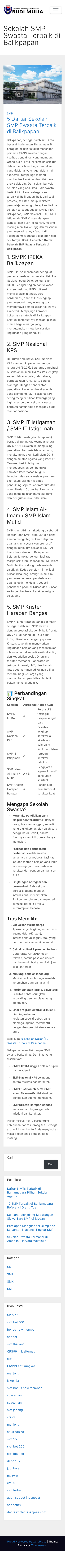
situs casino (15, 1432)
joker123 (13, 1380)
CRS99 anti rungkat (21, 1366)
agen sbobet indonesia (23, 1497)
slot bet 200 (15, 1446)
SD (9, 1267)
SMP (10, 113)
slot (9, 1359)
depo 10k (13, 1461)
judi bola (13, 1468)
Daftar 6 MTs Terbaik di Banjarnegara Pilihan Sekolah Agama (28, 1192)
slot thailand (16, 1344)
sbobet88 (14, 1505)
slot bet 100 (15, 1322)
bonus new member (21, 1329)
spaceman (14, 1395)
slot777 (12, 1439)
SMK (10, 1281)
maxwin (12, 1475)
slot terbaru (15, 1490)
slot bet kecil (16, 1453)
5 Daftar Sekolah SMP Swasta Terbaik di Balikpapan (32, 125)
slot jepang (15, 1410)
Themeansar (38, 1545)
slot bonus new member (24, 1388)
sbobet (12, 1337)
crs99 (11, 1417)
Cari (10, 1157)
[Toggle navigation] (56, 10)
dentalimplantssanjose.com (26, 1512)
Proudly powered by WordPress (27, 1541)
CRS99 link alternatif (21, 1351)
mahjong (13, 1373)
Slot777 (12, 1315)
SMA (10, 1274)
